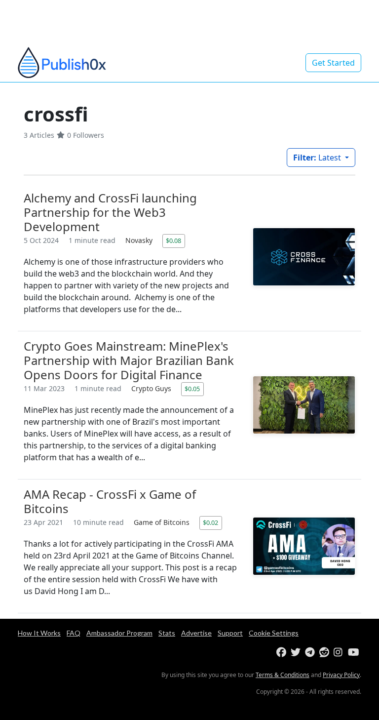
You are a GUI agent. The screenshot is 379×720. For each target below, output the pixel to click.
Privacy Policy (341, 675)
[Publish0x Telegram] (311, 652)
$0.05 (192, 388)
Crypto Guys (152, 388)
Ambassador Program (119, 633)
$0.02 (210, 522)
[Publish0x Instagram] (340, 652)
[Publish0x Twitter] (297, 652)
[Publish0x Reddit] (325, 652)
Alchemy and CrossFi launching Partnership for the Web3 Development (110, 212)
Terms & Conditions (282, 675)
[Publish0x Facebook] (282, 652)
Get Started (333, 62)
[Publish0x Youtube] (354, 652)
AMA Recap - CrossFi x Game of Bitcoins (110, 501)
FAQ (73, 633)
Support (230, 633)
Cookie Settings (274, 633)
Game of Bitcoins (162, 522)
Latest (318, 157)
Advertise (196, 633)
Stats (166, 633)
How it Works (39, 633)
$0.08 (173, 240)
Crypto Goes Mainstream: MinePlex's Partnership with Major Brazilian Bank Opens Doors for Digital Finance (129, 360)
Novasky (139, 240)
